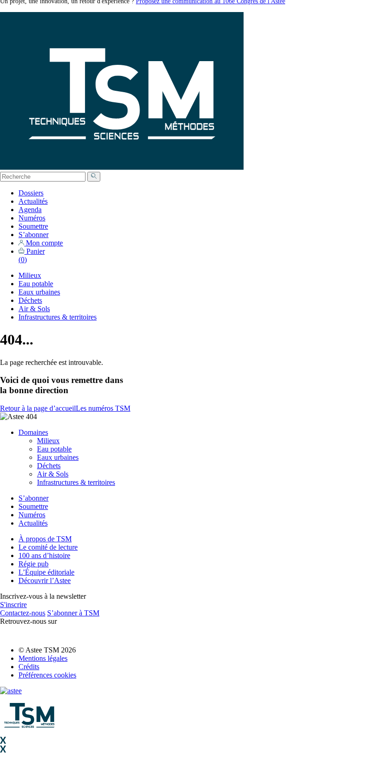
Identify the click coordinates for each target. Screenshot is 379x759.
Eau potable (35, 284)
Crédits (28, 667)
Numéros (31, 218)
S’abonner (33, 234)
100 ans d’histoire (44, 555)
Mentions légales (42, 658)
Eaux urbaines (39, 292)
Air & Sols (34, 309)
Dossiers (30, 193)
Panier (31, 255)
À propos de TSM (45, 539)
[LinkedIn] (6, 634)
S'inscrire (13, 604)
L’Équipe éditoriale (46, 572)
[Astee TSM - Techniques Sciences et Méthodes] (122, 167)
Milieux (29, 275)
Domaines (33, 432)
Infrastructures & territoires (57, 317)
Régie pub (33, 564)
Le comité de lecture (48, 547)
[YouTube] (20, 634)
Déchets (30, 300)
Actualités (33, 201)
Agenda (30, 209)
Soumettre (33, 226)
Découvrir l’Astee (44, 580)
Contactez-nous (22, 613)
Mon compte (43, 243)
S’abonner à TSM (73, 613)
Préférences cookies (47, 675)
